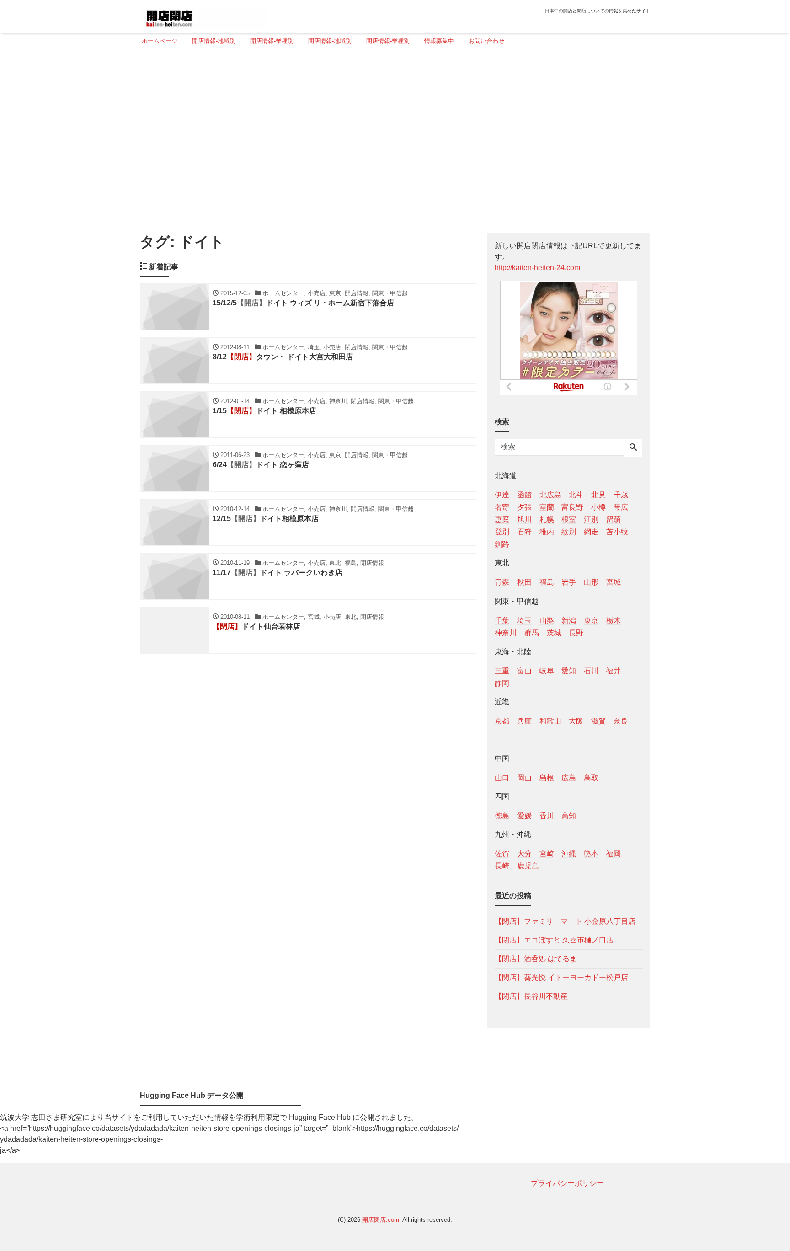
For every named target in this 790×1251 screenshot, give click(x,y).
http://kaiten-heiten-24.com (537, 267)
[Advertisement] (392, 136)
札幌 (546, 519)
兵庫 (524, 721)
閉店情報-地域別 (330, 40)
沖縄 (568, 853)
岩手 (568, 582)
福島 (546, 582)
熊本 (591, 853)
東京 (591, 620)
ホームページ (159, 40)
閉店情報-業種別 (388, 40)
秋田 (524, 582)
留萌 (613, 519)
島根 (546, 778)
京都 (502, 721)
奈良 (621, 721)
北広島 (550, 495)
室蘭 (546, 507)
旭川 (524, 519)
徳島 (502, 816)
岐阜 (546, 671)
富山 (524, 671)
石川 (591, 671)
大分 (524, 853)
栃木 (613, 620)
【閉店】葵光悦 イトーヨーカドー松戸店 (561, 977)
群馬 (531, 633)
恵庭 (502, 519)
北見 (598, 495)
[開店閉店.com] (203, 15)
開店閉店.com (380, 1219)
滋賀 (598, 721)
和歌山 (550, 721)
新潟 (568, 620)
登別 (502, 532)
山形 (591, 582)
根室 (568, 519)
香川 (546, 816)
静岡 (502, 683)
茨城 (554, 633)
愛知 (568, 671)
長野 (576, 633)
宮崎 (546, 853)
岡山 (524, 778)
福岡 (613, 853)
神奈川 (506, 633)
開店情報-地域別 (213, 40)
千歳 (621, 495)
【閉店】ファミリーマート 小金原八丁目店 (565, 921)
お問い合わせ (486, 40)
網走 (591, 532)
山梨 (546, 620)
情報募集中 (439, 40)
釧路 (502, 544)
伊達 (502, 495)
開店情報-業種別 (272, 40)
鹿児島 (528, 866)
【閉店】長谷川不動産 (531, 996)
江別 (591, 519)
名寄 (502, 507)
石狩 (524, 532)
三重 (502, 671)
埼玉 (524, 620)
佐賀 (502, 853)
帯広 (621, 507)
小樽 (598, 507)
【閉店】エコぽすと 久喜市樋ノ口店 (554, 940)
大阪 (576, 721)
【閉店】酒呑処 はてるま (536, 959)
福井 (613, 671)
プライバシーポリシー (567, 1183)
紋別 (568, 532)
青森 (502, 582)
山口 (502, 778)
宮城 (613, 582)
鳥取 (591, 778)
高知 (568, 816)
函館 (524, 495)
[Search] (633, 448)
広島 (568, 778)
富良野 (572, 507)
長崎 (502, 866)
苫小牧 (617, 532)
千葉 (502, 620)
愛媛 (524, 816)
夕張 (524, 507)
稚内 (546, 532)
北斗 (576, 495)
